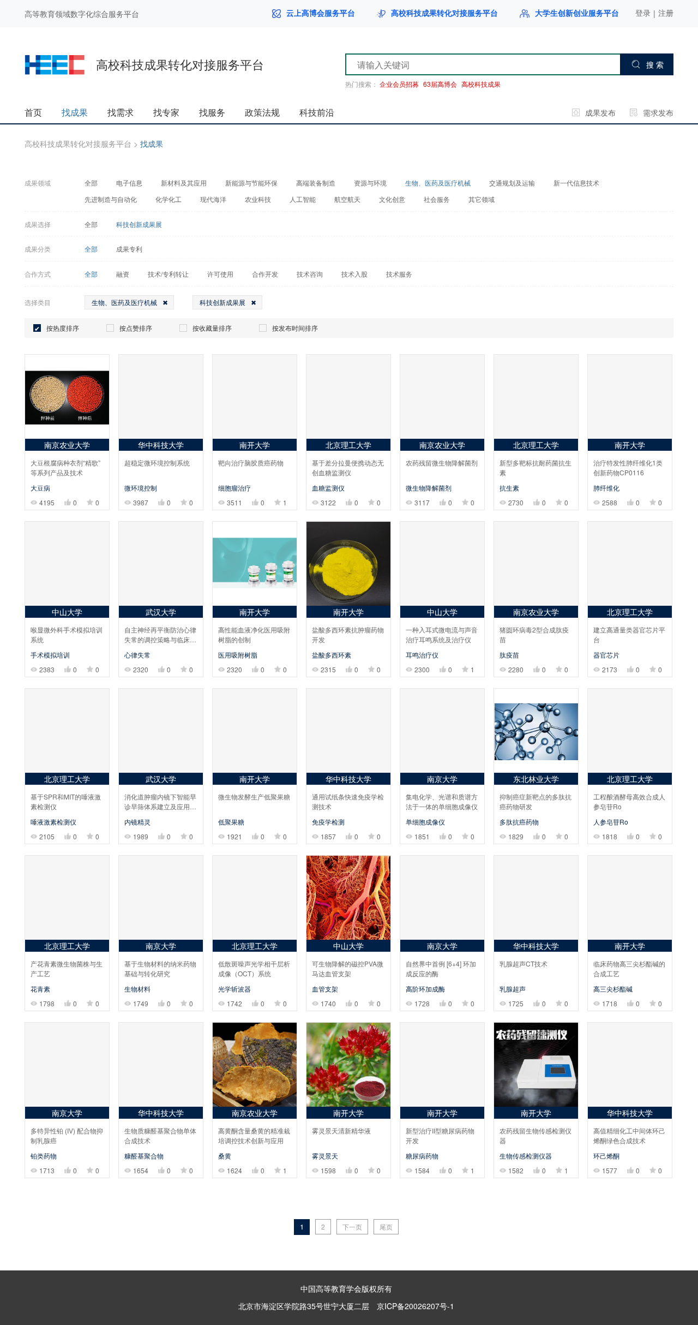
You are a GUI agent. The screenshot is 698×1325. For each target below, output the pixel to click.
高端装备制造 (315, 183)
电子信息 (129, 183)
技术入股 (354, 274)
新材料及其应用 (184, 183)
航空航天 (347, 199)
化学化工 (168, 199)
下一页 (352, 1226)
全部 (91, 183)
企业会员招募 (399, 84)
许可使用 (220, 274)
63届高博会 (440, 84)
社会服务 (437, 199)
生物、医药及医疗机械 (438, 183)
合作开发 (265, 274)
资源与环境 (370, 183)
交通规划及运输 (512, 183)
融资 (122, 274)
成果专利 (129, 249)
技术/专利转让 (168, 274)
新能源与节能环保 (251, 183)
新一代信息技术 (576, 183)
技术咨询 (310, 274)
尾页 (386, 1226)
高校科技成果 (481, 84)
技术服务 (399, 274)
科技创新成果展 (139, 224)
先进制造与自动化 (111, 199)
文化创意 (392, 199)
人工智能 (303, 199)
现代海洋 (213, 199)
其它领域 (481, 199)
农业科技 (258, 199)
